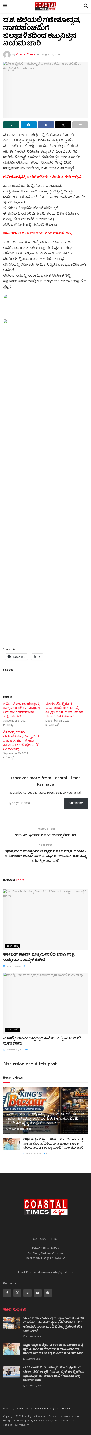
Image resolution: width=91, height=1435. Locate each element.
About (7, 1408)
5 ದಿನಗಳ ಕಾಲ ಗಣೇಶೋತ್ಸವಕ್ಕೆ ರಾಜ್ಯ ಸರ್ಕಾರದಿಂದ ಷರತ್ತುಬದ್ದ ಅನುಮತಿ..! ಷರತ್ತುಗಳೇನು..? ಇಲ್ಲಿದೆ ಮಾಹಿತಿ (21, 710)
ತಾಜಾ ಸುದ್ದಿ (12, 946)
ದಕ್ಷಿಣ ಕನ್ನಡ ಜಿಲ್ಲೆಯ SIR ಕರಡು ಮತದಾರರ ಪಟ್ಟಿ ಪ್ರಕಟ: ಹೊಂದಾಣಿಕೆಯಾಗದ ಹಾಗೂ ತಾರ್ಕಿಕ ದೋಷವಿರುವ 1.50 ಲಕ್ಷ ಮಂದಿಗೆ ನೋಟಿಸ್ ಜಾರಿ (53, 1144)
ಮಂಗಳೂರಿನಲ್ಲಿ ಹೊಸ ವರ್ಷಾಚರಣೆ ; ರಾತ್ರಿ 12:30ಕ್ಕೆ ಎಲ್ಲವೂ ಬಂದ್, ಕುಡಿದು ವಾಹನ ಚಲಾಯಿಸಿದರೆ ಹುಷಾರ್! (64, 710)
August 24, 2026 (33, 1154)
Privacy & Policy (44, 1408)
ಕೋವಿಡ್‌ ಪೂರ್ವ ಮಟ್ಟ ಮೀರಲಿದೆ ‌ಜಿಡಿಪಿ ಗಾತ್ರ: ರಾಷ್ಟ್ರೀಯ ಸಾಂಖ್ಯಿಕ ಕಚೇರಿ (39, 957)
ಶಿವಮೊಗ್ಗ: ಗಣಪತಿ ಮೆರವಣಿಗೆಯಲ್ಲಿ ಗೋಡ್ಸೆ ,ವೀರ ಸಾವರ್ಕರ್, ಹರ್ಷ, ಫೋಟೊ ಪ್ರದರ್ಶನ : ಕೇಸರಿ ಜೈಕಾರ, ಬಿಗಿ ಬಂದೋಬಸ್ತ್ (21, 741)
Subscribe (76, 803)
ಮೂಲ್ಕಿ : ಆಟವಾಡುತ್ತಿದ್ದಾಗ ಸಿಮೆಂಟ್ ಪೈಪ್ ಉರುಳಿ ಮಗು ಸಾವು (42, 1041)
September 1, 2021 (14, 1050)
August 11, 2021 (51, 54)
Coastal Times (25, 54)
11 (27, 966)
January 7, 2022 (13, 966)
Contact (65, 1408)
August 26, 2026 (16, 1129)
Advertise (22, 1408)
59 (29, 1129)
